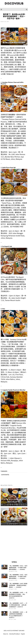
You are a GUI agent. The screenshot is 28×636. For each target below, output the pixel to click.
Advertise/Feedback (14, 634)
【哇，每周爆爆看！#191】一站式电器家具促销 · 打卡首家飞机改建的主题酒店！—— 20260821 (18, 567)
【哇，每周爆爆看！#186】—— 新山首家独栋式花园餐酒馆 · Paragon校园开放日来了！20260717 (18, 614)
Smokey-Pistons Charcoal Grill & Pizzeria (12, 83)
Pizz (3, 309)
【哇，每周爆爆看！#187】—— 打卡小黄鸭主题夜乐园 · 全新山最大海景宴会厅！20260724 (18, 605)
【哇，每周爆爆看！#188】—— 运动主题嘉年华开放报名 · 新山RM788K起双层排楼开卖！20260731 (18, 595)
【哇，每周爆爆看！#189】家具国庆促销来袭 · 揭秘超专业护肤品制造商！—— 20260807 (18, 585)
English (23, 634)
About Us (5, 634)
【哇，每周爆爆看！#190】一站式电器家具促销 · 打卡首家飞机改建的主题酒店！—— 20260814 (18, 576)
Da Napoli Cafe (7, 246)
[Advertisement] (14, 544)
